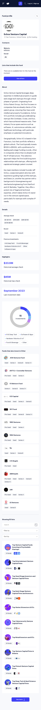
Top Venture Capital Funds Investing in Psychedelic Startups (22, 547)
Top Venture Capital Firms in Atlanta (23, 652)
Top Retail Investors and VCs (23, 637)
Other (25, 246)
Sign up (36, 3)
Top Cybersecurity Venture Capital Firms (22, 622)
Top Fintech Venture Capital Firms (23, 667)
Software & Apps (10, 249)
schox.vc (7, 50)
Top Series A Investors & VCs (23, 607)
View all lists (20, 78)
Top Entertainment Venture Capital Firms (22, 562)
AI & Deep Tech (10, 243)
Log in (30, 3)
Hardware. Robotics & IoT (13, 246)
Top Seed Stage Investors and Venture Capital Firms (23, 577)
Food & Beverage (22, 243)
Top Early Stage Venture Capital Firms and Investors (22, 592)
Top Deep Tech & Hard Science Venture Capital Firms (24, 682)
